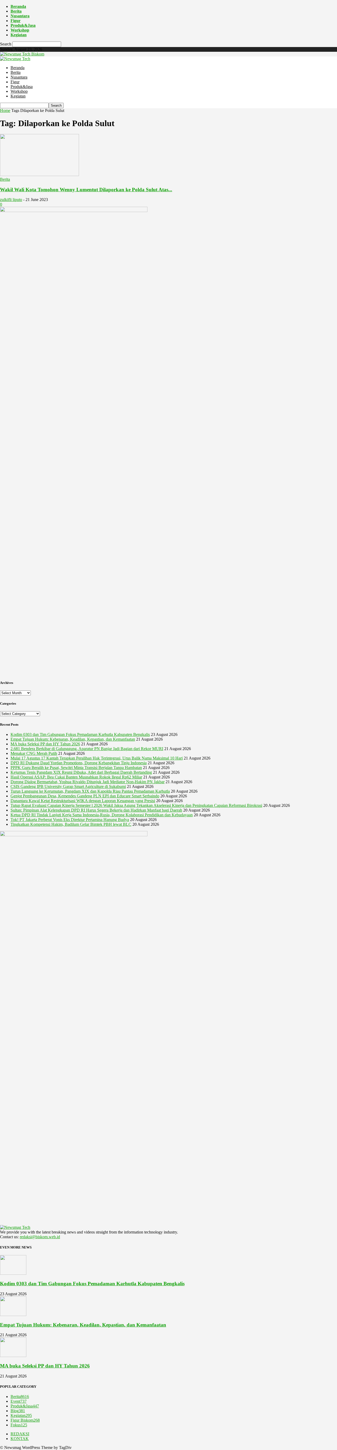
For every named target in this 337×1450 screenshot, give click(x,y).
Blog (18, 1410)
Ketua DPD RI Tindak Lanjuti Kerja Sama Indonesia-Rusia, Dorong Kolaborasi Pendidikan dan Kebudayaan (102, 815)
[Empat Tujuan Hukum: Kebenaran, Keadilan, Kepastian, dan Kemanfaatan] (13, 1314)
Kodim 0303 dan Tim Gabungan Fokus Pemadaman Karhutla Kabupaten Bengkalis (80, 734)
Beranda (18, 6)
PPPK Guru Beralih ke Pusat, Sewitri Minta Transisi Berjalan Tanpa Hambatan (76, 767)
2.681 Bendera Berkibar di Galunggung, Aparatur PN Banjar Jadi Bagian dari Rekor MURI (87, 748)
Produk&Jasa (23, 25)
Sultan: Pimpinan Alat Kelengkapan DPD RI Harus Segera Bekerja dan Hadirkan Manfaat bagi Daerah (96, 810)
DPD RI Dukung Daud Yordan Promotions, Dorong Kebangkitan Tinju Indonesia (79, 763)
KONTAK (20, 1438)
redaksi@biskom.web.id (40, 1237)
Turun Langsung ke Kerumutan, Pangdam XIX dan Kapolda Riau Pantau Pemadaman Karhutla (90, 791)
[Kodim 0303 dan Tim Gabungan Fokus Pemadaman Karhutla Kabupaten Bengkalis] (13, 1273)
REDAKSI (20, 1434)
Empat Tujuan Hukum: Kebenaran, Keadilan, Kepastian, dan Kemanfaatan (73, 739)
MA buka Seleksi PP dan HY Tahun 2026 (45, 744)
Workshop (20, 30)
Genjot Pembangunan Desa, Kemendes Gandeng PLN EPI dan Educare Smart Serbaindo (85, 796)
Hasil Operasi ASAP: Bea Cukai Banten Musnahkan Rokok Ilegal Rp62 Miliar (76, 777)
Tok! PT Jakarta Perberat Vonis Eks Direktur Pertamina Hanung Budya (70, 819)
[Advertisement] (168, 637)
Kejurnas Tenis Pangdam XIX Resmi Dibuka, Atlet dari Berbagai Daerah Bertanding (81, 772)
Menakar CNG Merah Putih (34, 753)
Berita (16, 11)
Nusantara (20, 16)
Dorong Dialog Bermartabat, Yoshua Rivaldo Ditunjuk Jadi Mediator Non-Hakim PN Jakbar (88, 782)
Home (5, 110)
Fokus (19, 1425)
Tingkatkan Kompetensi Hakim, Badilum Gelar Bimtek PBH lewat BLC (71, 824)
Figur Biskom (25, 1420)
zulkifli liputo (11, 199)
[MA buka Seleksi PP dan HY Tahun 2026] (13, 1355)
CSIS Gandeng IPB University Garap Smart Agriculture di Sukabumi (68, 786)
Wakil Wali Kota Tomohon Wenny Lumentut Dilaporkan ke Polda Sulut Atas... (86, 189)
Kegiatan (19, 35)
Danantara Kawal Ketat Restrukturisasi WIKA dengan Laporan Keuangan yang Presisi (83, 800)
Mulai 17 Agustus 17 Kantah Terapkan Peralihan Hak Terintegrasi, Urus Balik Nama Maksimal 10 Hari (97, 758)
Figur (16, 20)
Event (19, 1401)
